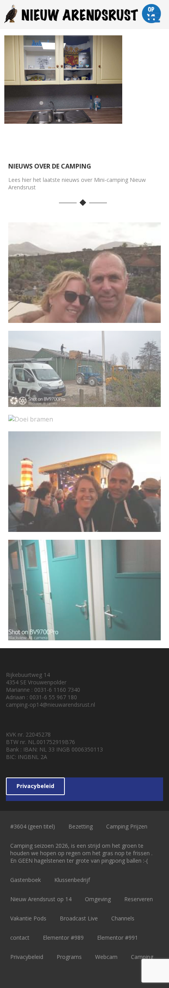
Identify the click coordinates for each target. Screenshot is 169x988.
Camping (142, 957)
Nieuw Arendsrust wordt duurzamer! (84, 396)
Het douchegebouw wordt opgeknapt (84, 629)
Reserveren (138, 899)
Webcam (106, 957)
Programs (69, 957)
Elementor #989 (63, 937)
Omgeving (98, 899)
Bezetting (80, 826)
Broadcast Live (79, 918)
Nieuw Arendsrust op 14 (41, 899)
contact (19, 937)
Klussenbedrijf (72, 880)
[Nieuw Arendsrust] (84, 24)
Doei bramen (84, 417)
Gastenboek (25, 880)
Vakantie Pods (28, 918)
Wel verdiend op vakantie (84, 316)
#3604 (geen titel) (32, 826)
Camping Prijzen (126, 826)
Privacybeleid (35, 786)
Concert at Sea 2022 (84, 525)
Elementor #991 (117, 937)
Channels (122, 918)
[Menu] (154, 17)
